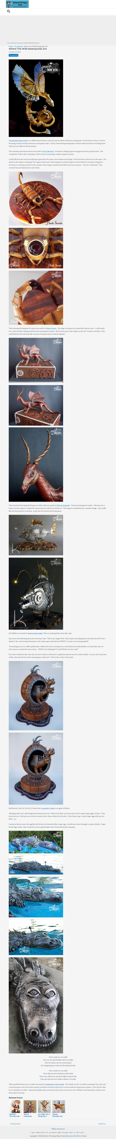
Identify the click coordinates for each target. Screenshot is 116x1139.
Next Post (103, 1124)
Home (11, 46)
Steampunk (18, 46)
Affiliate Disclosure (58, 1129)
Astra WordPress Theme (78, 1136)
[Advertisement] (58, 28)
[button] (8, 11)
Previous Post (14, 1124)
